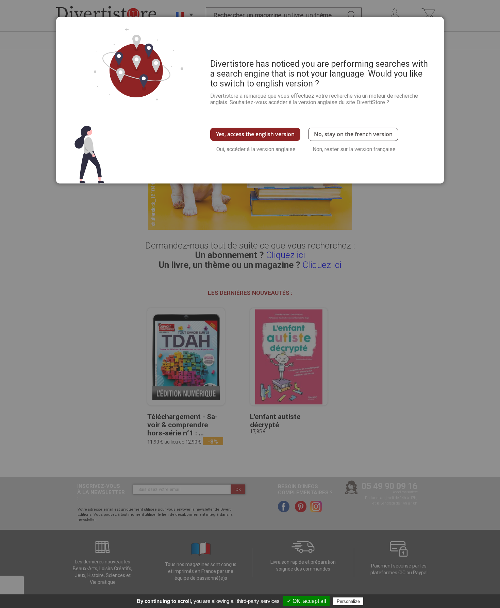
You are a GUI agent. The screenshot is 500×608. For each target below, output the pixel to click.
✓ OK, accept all (306, 601)
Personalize (348, 601)
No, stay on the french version (353, 134)
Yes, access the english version (255, 134)
